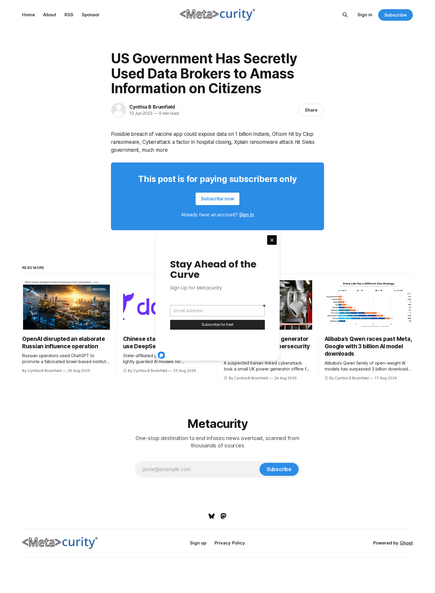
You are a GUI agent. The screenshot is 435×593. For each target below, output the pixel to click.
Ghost (406, 543)
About (49, 14)
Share (311, 110)
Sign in (364, 14)
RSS (69, 14)
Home (28, 14)
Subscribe (395, 15)
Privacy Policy (230, 543)
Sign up (198, 543)
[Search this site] (345, 15)
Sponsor (90, 14)
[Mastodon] (223, 516)
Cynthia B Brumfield (152, 107)
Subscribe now (217, 199)
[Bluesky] (212, 516)
